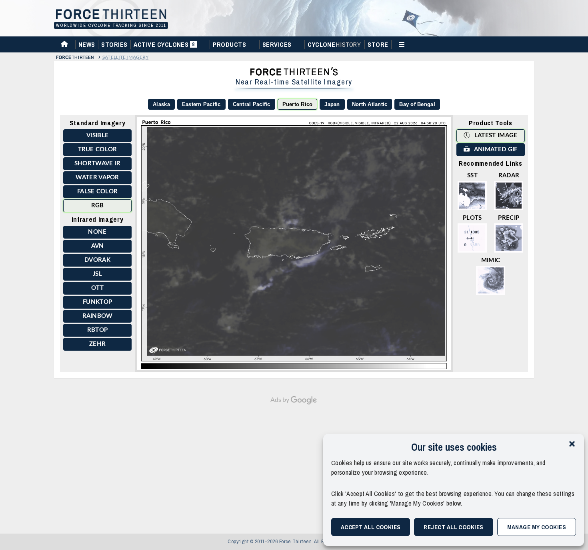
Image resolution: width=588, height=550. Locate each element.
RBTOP (97, 330)
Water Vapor (97, 178)
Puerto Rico (297, 104)
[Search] (531, 44)
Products (229, 44)
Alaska (161, 104)
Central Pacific (251, 104)
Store (378, 44)
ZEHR (97, 344)
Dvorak (97, 260)
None (97, 232)
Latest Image (495, 135)
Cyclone (334, 44)
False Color (97, 192)
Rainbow (97, 316)
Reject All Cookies (453, 527)
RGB (97, 206)
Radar (509, 176)
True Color (97, 150)
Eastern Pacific (201, 104)
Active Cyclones (165, 46)
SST (472, 176)
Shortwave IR (97, 164)
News (86, 44)
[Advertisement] (294, 465)
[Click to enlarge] (294, 243)
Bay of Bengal (417, 104)
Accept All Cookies (371, 527)
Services (277, 44)
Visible (97, 135)
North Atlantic (370, 104)
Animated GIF (495, 150)
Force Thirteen (110, 15)
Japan (332, 104)
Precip (508, 218)
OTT (97, 288)
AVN (97, 246)
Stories (114, 44)
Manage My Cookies (536, 527)
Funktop (97, 302)
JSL (97, 274)
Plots (472, 218)
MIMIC (490, 260)
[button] (572, 444)
